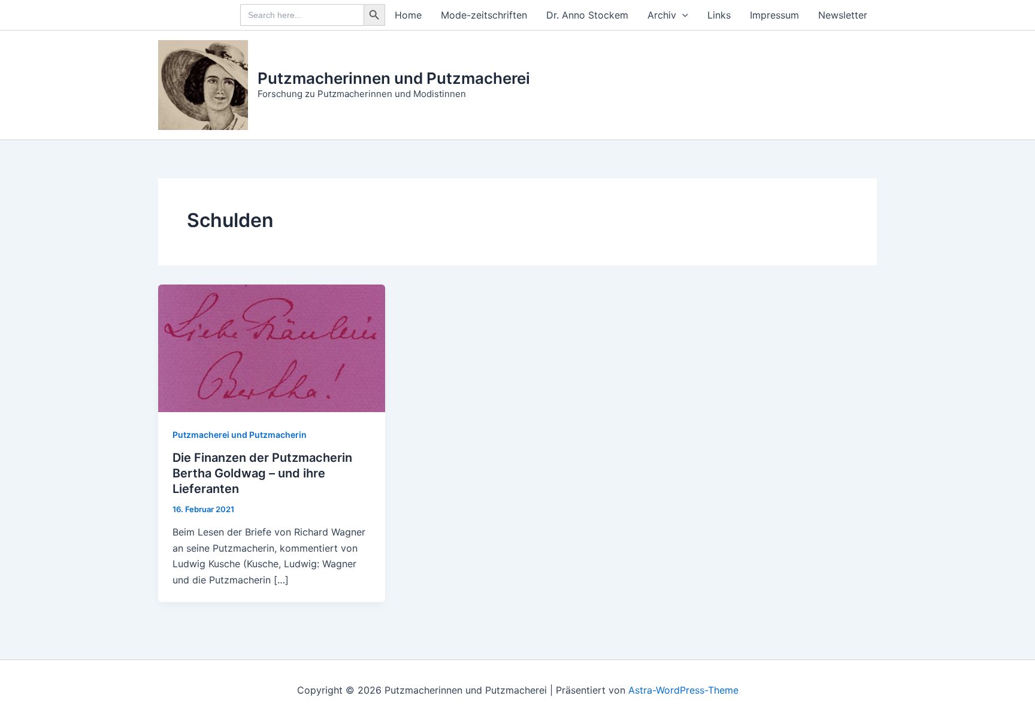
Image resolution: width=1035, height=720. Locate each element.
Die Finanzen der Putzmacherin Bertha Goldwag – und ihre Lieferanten (262, 473)
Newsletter (842, 15)
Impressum (774, 15)
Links (719, 15)
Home (408, 15)
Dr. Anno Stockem (587, 15)
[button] (682, 15)
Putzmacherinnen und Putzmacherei (394, 78)
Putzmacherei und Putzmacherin (239, 434)
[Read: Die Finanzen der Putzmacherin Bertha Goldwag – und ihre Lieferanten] (271, 347)
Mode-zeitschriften (484, 15)
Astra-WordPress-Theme (683, 690)
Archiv (661, 15)
